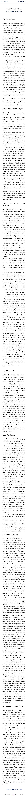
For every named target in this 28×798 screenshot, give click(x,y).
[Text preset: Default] (6, 2)
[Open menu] (2, 2)
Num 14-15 (14, 11)
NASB (22, 1)
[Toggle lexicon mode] (18, 2)
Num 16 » (19, 11)
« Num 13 (8, 11)
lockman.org (13, 794)
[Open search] (25, 2)
